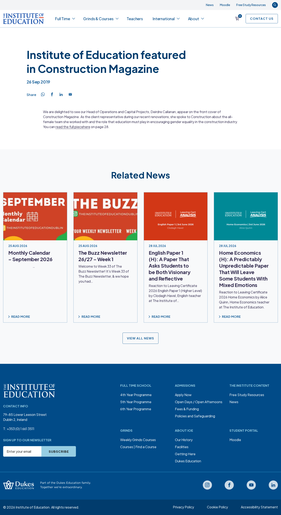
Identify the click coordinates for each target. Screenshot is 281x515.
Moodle (225, 5)
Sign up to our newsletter (27, 440)
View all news (140, 338)
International (164, 18)
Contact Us (262, 18)
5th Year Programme (135, 402)
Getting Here (185, 454)
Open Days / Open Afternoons (198, 402)
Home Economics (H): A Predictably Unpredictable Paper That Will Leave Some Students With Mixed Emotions (244, 268)
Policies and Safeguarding (195, 416)
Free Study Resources (251, 5)
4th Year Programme (136, 395)
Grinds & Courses (98, 18)
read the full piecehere (73, 127)
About (193, 18)
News (210, 5)
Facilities (181, 447)
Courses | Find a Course (138, 447)
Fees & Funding (187, 409)
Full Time (62, 18)
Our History (184, 440)
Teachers (135, 18)
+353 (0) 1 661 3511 (20, 428)
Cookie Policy (217, 507)
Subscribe (59, 451)
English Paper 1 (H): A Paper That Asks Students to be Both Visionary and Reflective (170, 265)
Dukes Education (188, 461)
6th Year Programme (135, 409)
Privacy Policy (183, 507)
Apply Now (183, 395)
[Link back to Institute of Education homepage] (23, 18)
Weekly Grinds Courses (138, 440)
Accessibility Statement (259, 507)
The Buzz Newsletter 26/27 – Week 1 (102, 255)
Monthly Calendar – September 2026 (30, 255)
